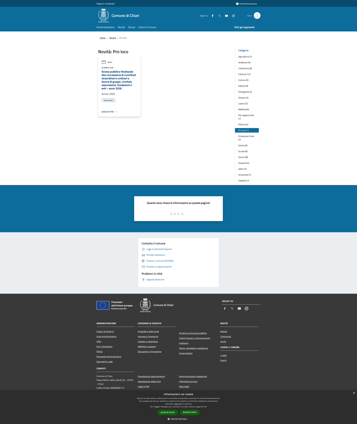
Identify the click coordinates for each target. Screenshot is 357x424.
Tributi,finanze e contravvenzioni (194, 338)
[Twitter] (218, 15)
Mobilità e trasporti (147, 346)
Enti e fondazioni (104, 346)
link (205, 406)
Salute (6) (242, 145)
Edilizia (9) (243, 86)
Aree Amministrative (106, 336)
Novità (112, 38)
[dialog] (178, 407)
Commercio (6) (245, 68)
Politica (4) (243, 124)
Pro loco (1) (243, 130)
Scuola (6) (243, 151)
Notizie (223, 331)
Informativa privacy (188, 381)
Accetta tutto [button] (168, 412)
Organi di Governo (105, 331)
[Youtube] (225, 15)
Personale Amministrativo (109, 356)
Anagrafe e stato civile (148, 331)
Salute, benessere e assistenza (193, 348)
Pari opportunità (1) (246, 117)
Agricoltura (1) (245, 56)
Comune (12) (244, 74)
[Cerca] (257, 15)
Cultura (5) (243, 80)
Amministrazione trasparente (193, 376)
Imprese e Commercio (148, 336)
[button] (178, 419)
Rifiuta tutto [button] (189, 412)
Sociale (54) (243, 163)
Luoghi (223, 355)
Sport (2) (242, 169)
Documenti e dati (105, 361)
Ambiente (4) (244, 62)
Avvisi (109, 62)
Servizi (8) (243, 157)
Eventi (223, 360)
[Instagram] (232, 15)
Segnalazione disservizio (149, 381)
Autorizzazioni (186, 353)
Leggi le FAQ (143, 386)
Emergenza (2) (245, 91)
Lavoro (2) (243, 103)
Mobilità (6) (243, 109)
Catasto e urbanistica (148, 341)
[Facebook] (211, 15)
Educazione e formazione (149, 351)
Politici (100, 351)
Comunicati (225, 336)
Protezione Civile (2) (246, 137)
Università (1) (244, 174)
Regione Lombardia (106, 3)
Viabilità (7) (243, 180)
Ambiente (183, 343)
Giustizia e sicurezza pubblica (193, 333)
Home (102, 38)
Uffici (99, 341)
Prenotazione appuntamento (151, 376)
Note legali (184, 386)
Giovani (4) (243, 97)
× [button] (354, 393)
